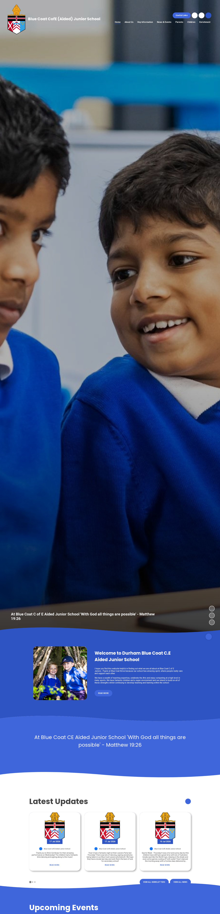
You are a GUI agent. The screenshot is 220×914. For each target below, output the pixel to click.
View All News (180, 882)
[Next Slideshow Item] (212, 608)
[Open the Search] (208, 15)
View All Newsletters (154, 882)
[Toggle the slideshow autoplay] (212, 622)
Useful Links (182, 15)
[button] (30, 882)
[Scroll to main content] (208, 637)
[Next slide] (188, 801)
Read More (54, 865)
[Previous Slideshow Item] (212, 615)
